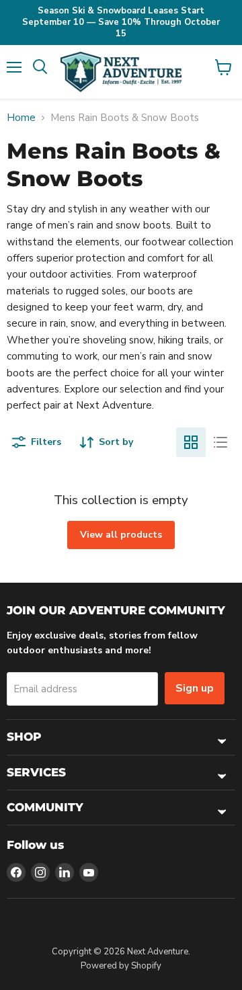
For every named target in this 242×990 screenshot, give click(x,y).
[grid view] (191, 442)
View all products (121, 534)
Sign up (194, 688)
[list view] (220, 442)
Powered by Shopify (121, 966)
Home (21, 118)
